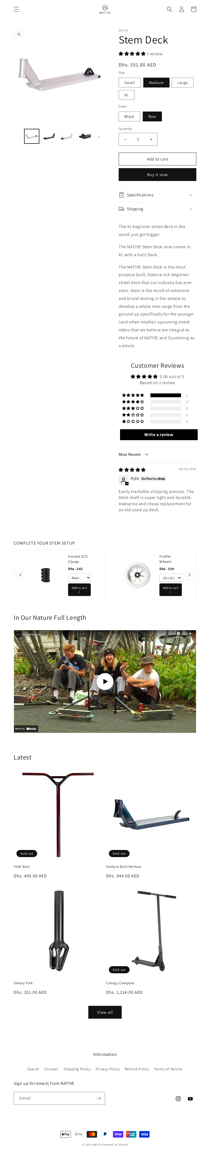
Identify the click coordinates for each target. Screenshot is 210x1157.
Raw (152, 116)
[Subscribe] (99, 1098)
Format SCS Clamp (78, 559)
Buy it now (157, 174)
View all (105, 1012)
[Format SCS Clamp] (46, 575)
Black (129, 116)
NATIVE (96, 1144)
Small (129, 82)
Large (182, 82)
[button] (16, 9)
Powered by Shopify (115, 1144)
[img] (132, 470)
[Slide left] (20, 136)
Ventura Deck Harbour (124, 866)
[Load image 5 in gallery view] (84, 136)
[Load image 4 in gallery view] (66, 136)
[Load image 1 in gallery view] (31, 136)
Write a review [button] (158, 434)
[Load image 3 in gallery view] (49, 136)
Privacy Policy (107, 1069)
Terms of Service (168, 1069)
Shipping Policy (77, 1069)
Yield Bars (22, 866)
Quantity (125, 128)
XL (126, 94)
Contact (51, 1069)
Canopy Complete (120, 983)
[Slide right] (99, 136)
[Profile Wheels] (137, 575)
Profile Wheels (165, 559)
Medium (156, 82)
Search (33, 1069)
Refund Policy (137, 1069)
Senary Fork (23, 983)
